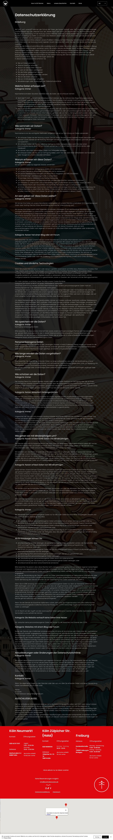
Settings (97, 837)
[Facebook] (51, 788)
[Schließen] (111, 837)
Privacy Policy (7, 838)
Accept (105, 837)
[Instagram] (46, 788)
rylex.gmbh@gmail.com (34, 694)
